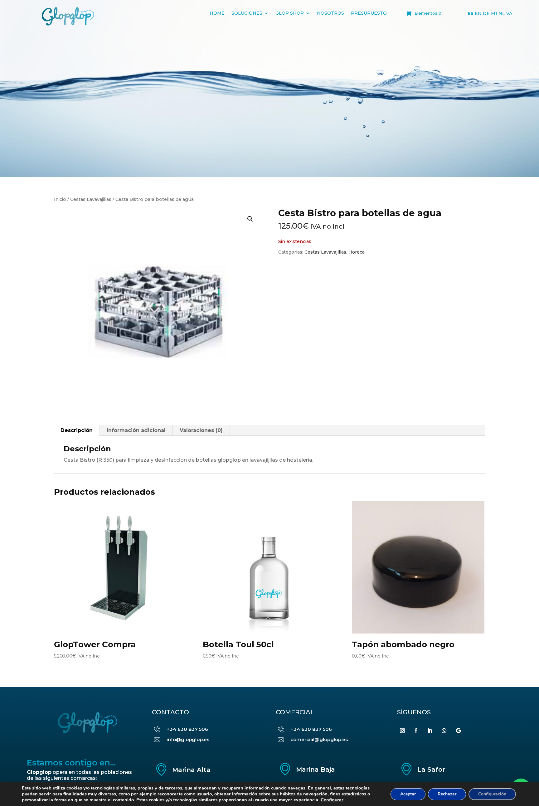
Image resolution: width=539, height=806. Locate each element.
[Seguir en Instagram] (402, 730)
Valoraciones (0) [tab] (201, 430)
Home (217, 13)
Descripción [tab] (77, 430)
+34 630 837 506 (187, 729)
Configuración (492, 794)
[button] (250, 219)
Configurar (332, 800)
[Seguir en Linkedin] (430, 730)
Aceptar (408, 794)
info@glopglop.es (188, 739)
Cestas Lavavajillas (90, 199)
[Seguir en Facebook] (416, 730)
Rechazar (447, 794)
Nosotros (330, 13)
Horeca (356, 252)
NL (501, 13)
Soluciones (246, 13)
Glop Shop (289, 13)
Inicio (60, 199)
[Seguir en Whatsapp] (444, 730)
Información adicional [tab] (136, 430)
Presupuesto (369, 13)
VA (509, 13)
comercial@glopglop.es (319, 739)
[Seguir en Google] (458, 730)
